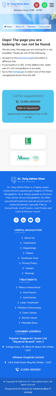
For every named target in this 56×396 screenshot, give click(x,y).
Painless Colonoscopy (29, 307)
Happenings (29, 247)
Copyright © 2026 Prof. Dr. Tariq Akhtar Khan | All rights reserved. (29, 383)
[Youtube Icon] (30, 220)
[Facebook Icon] (16, 220)
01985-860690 (31, 369)
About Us (20, 26)
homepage (18, 71)
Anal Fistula (29, 297)
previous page (26, 57)
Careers (29, 268)
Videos (29, 252)
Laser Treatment (29, 302)
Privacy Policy (29, 263)
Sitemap (29, 273)
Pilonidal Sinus (29, 322)
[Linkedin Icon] (23, 220)
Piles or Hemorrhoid (29, 287)
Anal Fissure (29, 292)
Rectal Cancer (29, 317)
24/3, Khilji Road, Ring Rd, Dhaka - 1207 (29, 362)
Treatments (29, 242)
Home (9, 26)
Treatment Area (29, 258)
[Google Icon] (37, 220)
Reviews (32, 26)
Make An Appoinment (28, 108)
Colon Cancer (29, 312)
